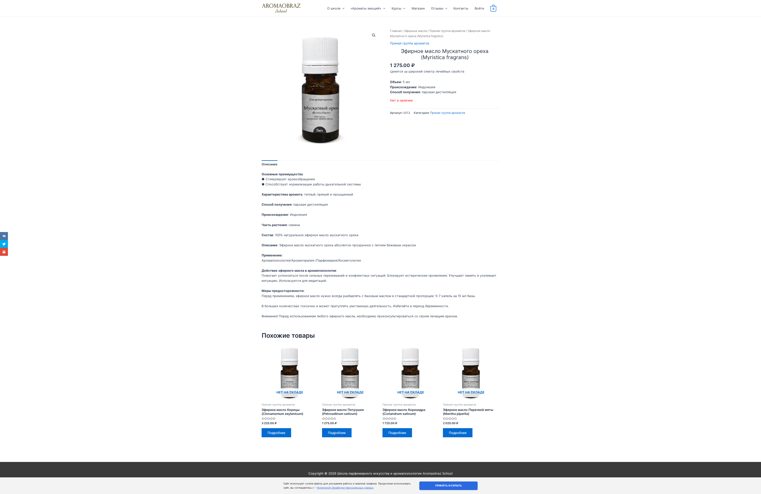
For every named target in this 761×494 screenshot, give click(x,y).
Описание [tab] (269, 164)
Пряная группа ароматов (447, 31)
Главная (396, 31)
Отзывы (437, 8)
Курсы (396, 8)
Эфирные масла (415, 31)
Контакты (460, 8)
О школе (333, 8)
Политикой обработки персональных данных (345, 487)
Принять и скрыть (448, 485)
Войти (479, 8)
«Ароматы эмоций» (366, 8)
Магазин (418, 8)
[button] (373, 35)
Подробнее (276, 433)
